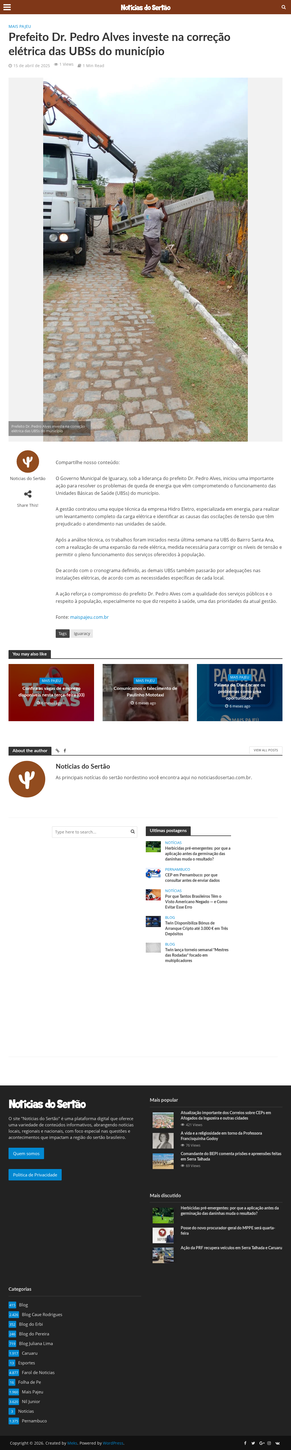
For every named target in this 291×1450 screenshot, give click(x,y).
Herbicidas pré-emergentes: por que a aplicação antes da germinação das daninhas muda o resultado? (197, 854)
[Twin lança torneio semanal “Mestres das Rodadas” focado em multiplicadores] (153, 947)
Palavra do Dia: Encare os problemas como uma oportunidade (239, 691)
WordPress (113, 1443)
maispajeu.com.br (89, 617)
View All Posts (266, 750)
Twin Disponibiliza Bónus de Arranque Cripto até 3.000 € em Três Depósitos (196, 928)
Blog (170, 917)
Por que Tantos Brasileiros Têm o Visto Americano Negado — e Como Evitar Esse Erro (196, 902)
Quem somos (26, 1153)
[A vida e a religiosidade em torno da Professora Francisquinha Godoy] (163, 1140)
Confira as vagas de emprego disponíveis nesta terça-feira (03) (51, 691)
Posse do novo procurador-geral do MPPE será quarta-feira (228, 1231)
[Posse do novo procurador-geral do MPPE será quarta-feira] (163, 1235)
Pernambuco (177, 869)
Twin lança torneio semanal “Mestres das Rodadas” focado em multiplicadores (196, 955)
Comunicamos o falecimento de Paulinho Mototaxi (145, 691)
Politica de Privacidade (35, 1175)
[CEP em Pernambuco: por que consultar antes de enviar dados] (153, 873)
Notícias (173, 842)
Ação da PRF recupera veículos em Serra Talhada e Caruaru (231, 1248)
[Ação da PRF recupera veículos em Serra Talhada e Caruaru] (163, 1255)
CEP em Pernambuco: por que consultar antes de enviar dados (192, 878)
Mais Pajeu (20, 26)
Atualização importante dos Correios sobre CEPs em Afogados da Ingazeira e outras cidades (226, 1115)
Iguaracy (82, 633)
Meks (72, 1443)
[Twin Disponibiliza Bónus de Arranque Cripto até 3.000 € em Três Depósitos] (153, 921)
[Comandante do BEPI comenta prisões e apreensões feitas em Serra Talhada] (163, 1160)
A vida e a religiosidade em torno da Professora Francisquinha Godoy (221, 1136)
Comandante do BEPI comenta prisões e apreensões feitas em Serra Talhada (231, 1156)
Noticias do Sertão (27, 478)
